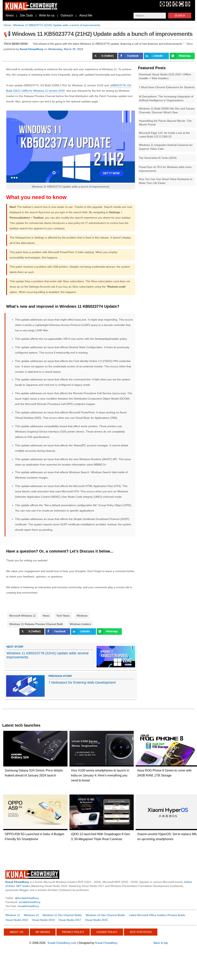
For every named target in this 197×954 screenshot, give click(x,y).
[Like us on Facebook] (168, 5)
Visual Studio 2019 (43, 919)
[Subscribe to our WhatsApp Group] (187, 5)
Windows (82, 615)
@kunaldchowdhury (27, 898)
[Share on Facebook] (131, 58)
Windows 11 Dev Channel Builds (62, 915)
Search (179, 15)
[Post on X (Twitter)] (105, 58)
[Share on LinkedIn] (157, 58)
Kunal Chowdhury (106, 942)
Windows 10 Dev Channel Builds (105, 915)
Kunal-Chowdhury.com (62, 942)
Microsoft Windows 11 (22, 615)
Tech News (63, 615)
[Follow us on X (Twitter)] (162, 5)
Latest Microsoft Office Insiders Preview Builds (157, 915)
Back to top (161, 942)
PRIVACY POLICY (73, 931)
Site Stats (26, 15)
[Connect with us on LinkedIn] (175, 5)
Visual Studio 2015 (96, 919)
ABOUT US (16, 931)
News (10, 15)
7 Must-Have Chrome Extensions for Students (167, 87)
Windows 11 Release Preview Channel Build (36, 624)
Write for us (46, 15)
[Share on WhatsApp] (182, 58)
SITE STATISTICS (141, 931)
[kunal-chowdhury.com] (31, 9)
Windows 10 (31, 915)
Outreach (67, 15)
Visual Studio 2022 (16, 919)
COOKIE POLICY (106, 931)
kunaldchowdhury (29, 902)
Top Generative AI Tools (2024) (158, 157)
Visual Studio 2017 (69, 919)
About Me (85, 15)
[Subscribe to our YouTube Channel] (181, 5)
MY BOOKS (43, 931)
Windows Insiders (80, 624)
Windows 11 (12, 915)
